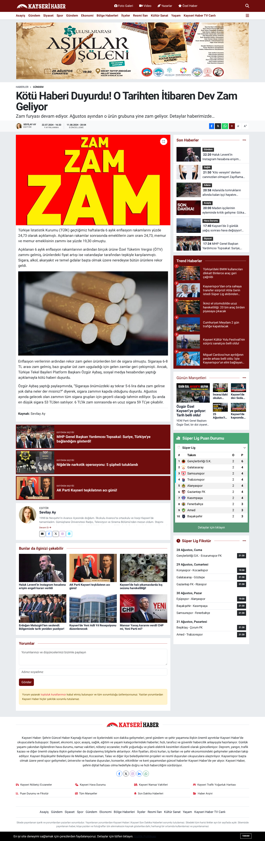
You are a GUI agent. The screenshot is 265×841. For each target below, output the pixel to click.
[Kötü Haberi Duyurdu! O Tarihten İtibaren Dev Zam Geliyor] (93, 180)
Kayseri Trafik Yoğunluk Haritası (216, 784)
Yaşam (176, 15)
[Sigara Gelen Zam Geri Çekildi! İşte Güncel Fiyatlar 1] (93, 313)
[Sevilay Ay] (27, 514)
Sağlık (207, 167)
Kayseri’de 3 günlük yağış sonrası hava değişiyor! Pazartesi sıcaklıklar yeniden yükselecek (222, 228)
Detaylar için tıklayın (211, 527)
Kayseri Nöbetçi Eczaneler (36, 784)
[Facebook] (49, 534)
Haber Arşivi (205, 793)
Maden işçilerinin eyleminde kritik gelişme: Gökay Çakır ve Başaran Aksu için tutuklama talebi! (224, 210)
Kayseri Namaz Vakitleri (153, 784)
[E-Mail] (42, 534)
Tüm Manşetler (88, 793)
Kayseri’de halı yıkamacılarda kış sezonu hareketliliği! (141, 586)
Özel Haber (189, 6)
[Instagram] (62, 534)
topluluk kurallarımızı (54, 694)
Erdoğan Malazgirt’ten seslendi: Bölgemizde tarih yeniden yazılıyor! (41, 627)
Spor (60, 15)
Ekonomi (87, 15)
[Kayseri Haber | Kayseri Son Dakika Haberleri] (41, 6)
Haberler (22, 86)
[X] (126, 774)
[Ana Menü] (247, 16)
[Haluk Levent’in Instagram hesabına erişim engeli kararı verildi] (42, 567)
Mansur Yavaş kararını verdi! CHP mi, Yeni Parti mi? (142, 627)
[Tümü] (244, 140)
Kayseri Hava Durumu (93, 784)
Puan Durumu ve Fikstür (34, 793)
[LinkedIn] (139, 774)
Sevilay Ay (47, 512)
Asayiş (20, 15)
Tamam (245, 836)
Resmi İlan (140, 15)
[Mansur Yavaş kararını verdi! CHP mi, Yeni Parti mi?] (143, 608)
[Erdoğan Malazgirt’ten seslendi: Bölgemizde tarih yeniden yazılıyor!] (42, 608)
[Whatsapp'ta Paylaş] (225, 126)
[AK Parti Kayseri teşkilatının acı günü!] (93, 567)
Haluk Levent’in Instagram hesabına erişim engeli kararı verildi (42, 586)
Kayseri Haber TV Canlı (200, 15)
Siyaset (48, 15)
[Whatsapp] (146, 774)
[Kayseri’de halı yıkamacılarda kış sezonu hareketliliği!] (143, 567)
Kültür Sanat (159, 15)
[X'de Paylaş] (218, 126)
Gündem (34, 15)
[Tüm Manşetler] (244, 377)
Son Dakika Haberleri (150, 793)
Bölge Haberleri (107, 15)
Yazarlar (166, 6)
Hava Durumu (211, 220)
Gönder (26, 682)
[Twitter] (56, 534)
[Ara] (247, 6)
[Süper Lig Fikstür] (244, 540)
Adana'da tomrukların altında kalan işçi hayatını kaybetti (221, 192)
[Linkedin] (69, 534)
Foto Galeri (125, 6)
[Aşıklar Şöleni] (132, 50)
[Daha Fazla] (232, 126)
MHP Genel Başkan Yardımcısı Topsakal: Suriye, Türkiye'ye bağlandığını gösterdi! (224, 246)
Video (147, 6)
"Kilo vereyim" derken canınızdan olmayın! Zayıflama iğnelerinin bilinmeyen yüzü (222, 175)
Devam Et (44, 527)
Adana (207, 185)
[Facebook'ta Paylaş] (211, 126)
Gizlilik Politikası (145, 836)
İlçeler (125, 15)
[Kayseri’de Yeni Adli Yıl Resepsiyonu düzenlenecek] (93, 608)
